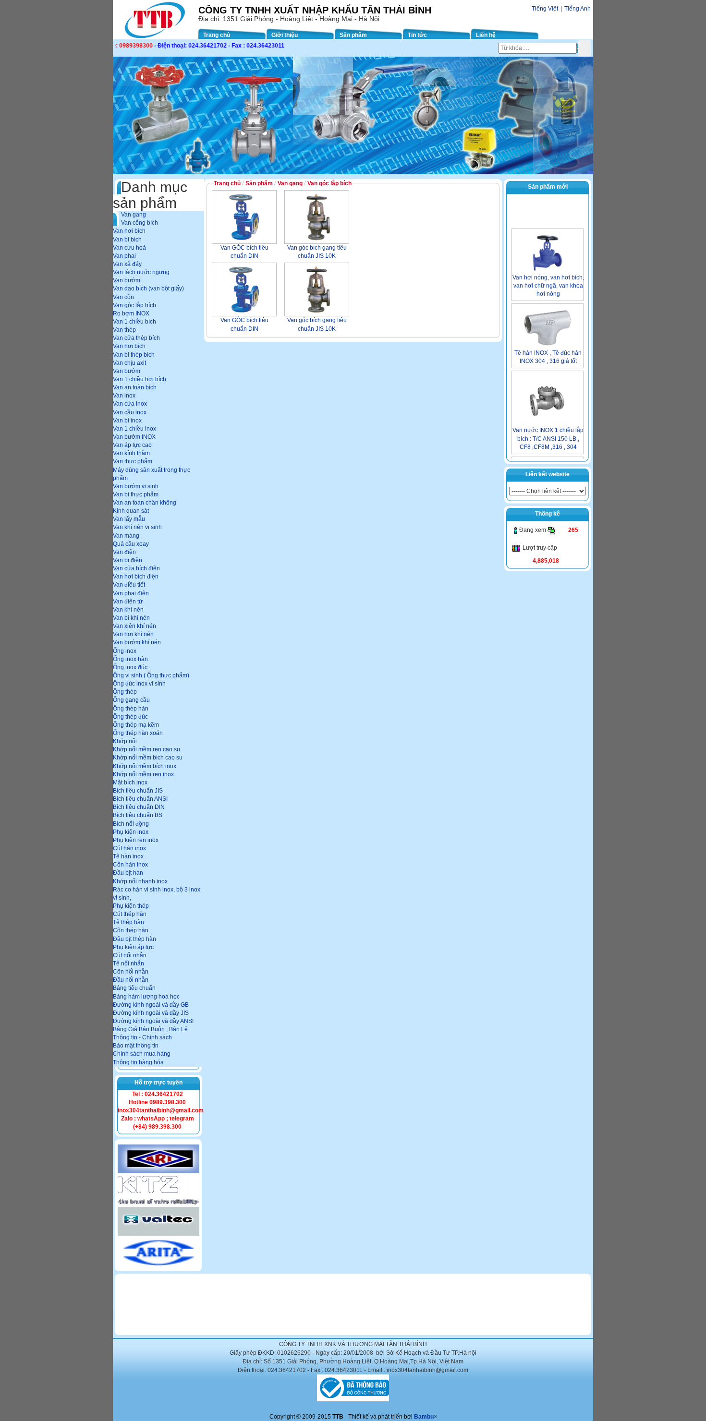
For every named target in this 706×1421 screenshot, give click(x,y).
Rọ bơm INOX (131, 313)
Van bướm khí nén (137, 642)
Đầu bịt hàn (128, 872)
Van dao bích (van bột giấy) (148, 288)
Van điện (124, 552)
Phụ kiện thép (131, 906)
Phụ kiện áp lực (133, 947)
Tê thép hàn (128, 922)
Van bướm (126, 280)
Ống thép (125, 691)
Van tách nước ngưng (141, 272)
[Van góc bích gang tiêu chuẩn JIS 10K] (316, 217)
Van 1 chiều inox (134, 428)
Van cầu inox (129, 412)
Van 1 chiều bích (134, 321)
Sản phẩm (353, 35)
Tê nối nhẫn (128, 963)
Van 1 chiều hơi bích (139, 379)
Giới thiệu (284, 35)
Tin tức (417, 35)
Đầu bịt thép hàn (134, 939)
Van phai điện (131, 593)
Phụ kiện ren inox (135, 840)
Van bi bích (127, 239)
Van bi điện (127, 560)
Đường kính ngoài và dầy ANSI (153, 1021)
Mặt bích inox (130, 782)
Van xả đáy (127, 264)
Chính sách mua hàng (141, 1053)
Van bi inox (127, 420)
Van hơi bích (129, 231)
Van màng (126, 535)
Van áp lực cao (132, 445)
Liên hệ (486, 35)
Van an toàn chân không (144, 502)
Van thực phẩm (132, 461)
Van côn (123, 297)
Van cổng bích (139, 222)
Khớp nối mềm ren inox (143, 774)
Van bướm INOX (134, 437)
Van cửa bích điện (136, 568)
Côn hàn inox (130, 864)
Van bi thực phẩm (135, 494)
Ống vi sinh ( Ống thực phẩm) (151, 675)
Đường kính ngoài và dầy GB (151, 1004)
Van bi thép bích (134, 354)
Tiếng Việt (545, 8)
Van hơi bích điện (135, 576)
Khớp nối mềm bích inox (144, 766)
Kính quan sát (131, 510)
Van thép (124, 329)
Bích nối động (131, 823)
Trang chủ (216, 35)
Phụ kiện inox (130, 832)
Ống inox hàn (130, 659)
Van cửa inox (130, 403)
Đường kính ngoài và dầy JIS (151, 1013)
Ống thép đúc (130, 716)
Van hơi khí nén (133, 634)
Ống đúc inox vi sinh (139, 683)
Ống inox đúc (130, 667)
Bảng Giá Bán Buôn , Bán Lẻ (150, 1029)
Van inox (124, 395)
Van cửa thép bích (136, 338)
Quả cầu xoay (131, 544)
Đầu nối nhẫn (130, 979)
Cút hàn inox (129, 848)
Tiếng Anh (577, 8)
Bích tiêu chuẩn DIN (139, 807)
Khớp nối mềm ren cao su (146, 749)
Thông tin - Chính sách (142, 1037)
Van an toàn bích (135, 387)
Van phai (124, 256)
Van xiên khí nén (134, 626)
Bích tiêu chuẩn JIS (138, 790)
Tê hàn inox (128, 856)
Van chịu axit (129, 363)
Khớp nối (125, 741)
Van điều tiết (129, 584)
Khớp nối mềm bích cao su (148, 757)
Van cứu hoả (129, 247)
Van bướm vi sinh (135, 486)
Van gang (133, 214)
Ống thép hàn (130, 708)
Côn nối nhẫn (130, 971)
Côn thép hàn (130, 930)
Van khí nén (128, 609)
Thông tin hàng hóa (138, 1062)
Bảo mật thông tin (135, 1045)
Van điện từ (128, 601)
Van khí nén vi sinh (137, 527)
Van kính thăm (131, 453)
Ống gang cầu (131, 700)
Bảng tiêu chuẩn (134, 988)
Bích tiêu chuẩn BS (137, 815)
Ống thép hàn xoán (138, 733)
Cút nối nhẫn (129, 955)
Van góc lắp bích (134, 305)
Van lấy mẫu (129, 519)
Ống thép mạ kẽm (136, 725)
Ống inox (124, 651)
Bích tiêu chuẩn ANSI (140, 798)
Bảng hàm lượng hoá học (146, 996)
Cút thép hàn (129, 914)
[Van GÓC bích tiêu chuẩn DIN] (244, 217)
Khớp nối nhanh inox (140, 881)
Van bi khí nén (131, 617)
